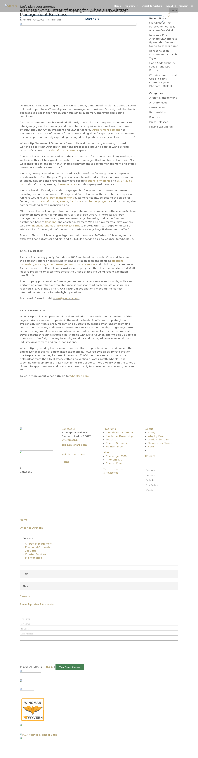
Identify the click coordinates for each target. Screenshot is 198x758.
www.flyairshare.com (66, 298)
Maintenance (114, 446)
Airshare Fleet (158, 102)
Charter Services (116, 443)
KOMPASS (28, 468)
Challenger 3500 (116, 456)
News (150, 446)
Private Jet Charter (161, 126)
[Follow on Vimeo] (38, 443)
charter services (66, 184)
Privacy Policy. (156, 509)
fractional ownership (97, 180)
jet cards (39, 264)
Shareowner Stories (159, 443)
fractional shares (42, 225)
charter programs (99, 201)
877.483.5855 (70, 439)
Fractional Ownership (119, 436)
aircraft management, (60, 264)
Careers (150, 456)
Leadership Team (158, 439)
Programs (109, 429)
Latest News (157, 107)
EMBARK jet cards (68, 225)
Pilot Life (154, 117)
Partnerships (157, 112)
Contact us (68, 429)
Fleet (106, 452)
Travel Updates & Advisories (37, 604)
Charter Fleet (114, 463)
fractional (75, 201)
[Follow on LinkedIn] (43, 443)
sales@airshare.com (74, 444)
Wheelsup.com (79, 376)
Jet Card (111, 439)
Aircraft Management (163, 97)
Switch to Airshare (73, 454)
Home (65, 461)
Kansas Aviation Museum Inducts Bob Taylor (163, 54)
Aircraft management (106, 129)
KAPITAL (41, 468)
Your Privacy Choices (69, 667)
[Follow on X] (27, 443)
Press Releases (158, 122)
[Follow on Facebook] (22, 443)
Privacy (48, 666)
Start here (92, 18)
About (149, 429)
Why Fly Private (157, 436)
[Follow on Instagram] (33, 443)
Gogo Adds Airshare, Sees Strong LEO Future (162, 67)
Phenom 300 (114, 459)
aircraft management (64, 150)
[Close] (169, 15)
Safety (151, 432)
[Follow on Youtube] (49, 443)
